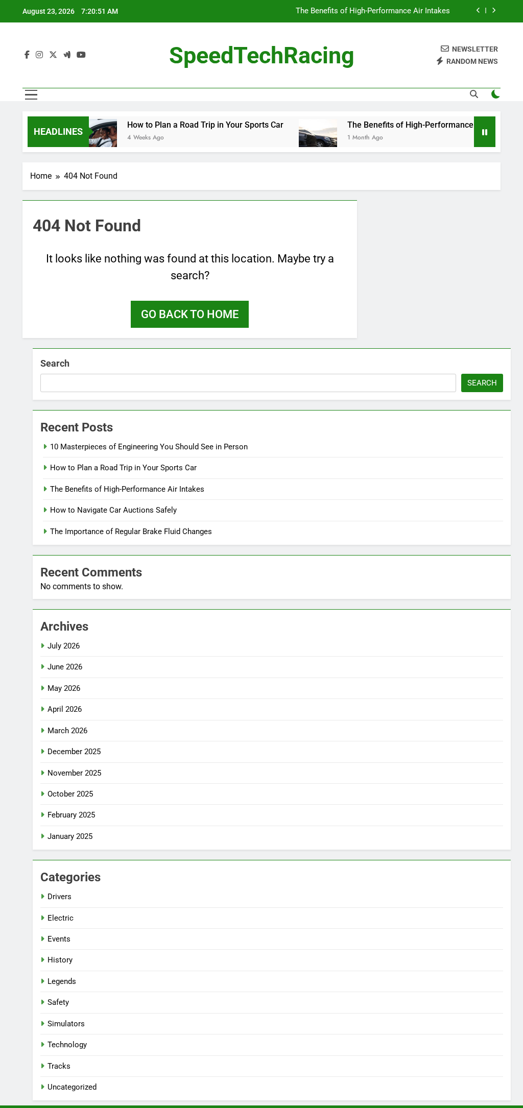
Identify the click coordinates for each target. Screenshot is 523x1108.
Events (58, 939)
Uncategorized (72, 1087)
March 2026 (67, 730)
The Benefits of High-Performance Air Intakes (373, 11)
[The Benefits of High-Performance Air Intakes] (308, 138)
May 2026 (63, 688)
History (60, 960)
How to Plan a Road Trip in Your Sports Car (195, 125)
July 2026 (63, 646)
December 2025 (74, 751)
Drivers (59, 896)
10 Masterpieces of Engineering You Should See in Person (149, 446)
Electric (60, 918)
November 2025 (74, 773)
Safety (58, 1002)
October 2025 (70, 794)
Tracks (58, 1066)
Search (54, 363)
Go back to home (190, 314)
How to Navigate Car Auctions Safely (113, 510)
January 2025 (69, 836)
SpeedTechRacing (261, 55)
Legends (61, 981)
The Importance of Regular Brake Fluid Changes (131, 531)
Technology (67, 1044)
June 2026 (64, 666)
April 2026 (64, 709)
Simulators (66, 1023)
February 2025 (71, 815)
